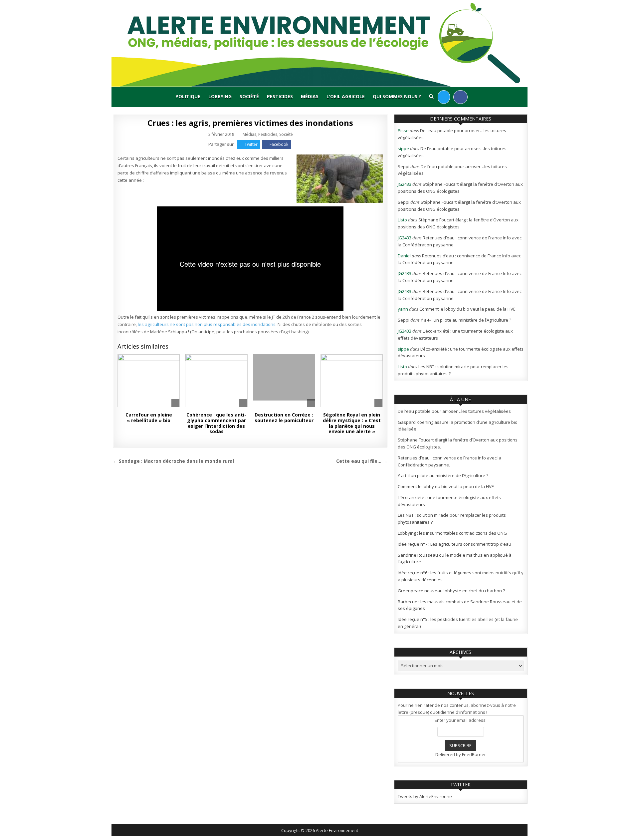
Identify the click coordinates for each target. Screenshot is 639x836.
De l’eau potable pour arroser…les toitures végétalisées (454, 411)
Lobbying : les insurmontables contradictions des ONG (452, 533)
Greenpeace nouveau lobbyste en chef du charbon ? (451, 591)
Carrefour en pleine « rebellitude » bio (148, 417)
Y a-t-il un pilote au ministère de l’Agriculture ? (466, 320)
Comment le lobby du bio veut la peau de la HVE (467, 309)
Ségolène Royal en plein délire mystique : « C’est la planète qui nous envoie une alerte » (352, 423)
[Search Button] (431, 96)
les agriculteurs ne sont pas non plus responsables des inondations (207, 324)
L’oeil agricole (345, 96)
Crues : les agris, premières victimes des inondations (250, 122)
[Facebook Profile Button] (460, 97)
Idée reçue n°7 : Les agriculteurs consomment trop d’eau (454, 544)
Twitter (251, 144)
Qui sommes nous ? (397, 96)
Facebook (279, 144)
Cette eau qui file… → (361, 461)
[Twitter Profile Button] (444, 97)
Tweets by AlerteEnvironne (425, 796)
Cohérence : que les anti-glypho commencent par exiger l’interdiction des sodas (216, 423)
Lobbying (220, 96)
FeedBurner (474, 754)
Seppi (403, 166)
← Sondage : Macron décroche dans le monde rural (173, 461)
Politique (187, 96)
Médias (310, 96)
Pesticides (280, 96)
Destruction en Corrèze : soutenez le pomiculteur (284, 417)
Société (249, 96)
